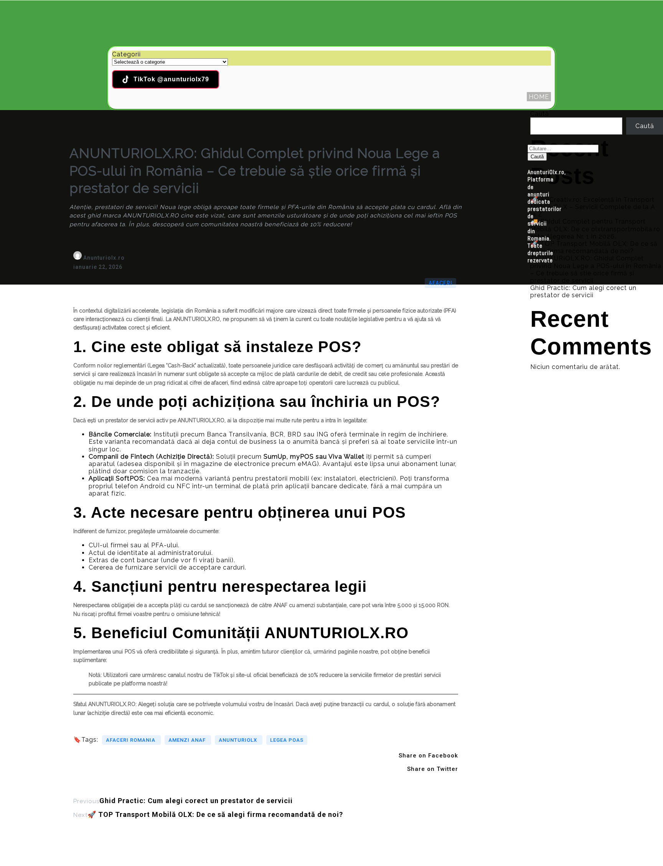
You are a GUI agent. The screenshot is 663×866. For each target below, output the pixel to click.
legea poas (286, 740)
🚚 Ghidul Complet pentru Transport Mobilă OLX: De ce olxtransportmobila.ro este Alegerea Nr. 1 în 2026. (595, 229)
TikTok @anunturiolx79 (171, 79)
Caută (539, 113)
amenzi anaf (187, 740)
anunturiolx (239, 740)
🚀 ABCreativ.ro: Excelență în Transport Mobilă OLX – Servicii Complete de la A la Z (592, 207)
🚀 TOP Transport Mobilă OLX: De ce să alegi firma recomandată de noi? (594, 247)
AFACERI (440, 283)
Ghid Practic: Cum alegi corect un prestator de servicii (583, 291)
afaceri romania (131, 740)
